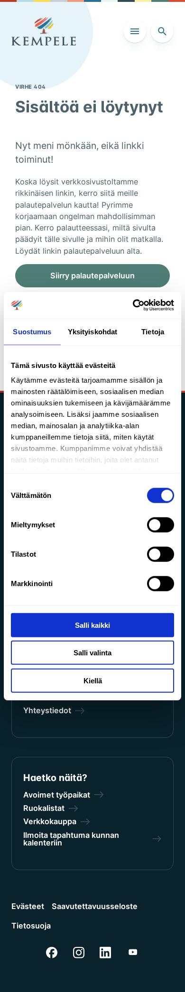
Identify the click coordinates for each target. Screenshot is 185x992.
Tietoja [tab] (152, 331)
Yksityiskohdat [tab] (92, 331)
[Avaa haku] (162, 31)
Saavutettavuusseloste (95, 906)
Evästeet (27, 906)
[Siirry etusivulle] (43, 31)
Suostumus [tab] (32, 331)
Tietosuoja (31, 925)
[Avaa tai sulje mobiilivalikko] (134, 31)
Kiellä (92, 680)
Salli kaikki (92, 625)
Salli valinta (92, 653)
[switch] (160, 524)
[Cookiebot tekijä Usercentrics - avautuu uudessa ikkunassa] (133, 305)
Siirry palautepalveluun (92, 275)
